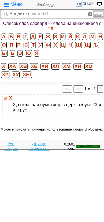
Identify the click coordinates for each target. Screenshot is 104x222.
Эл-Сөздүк (46, 5)
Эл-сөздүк (11, 146)
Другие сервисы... (39, 146)
